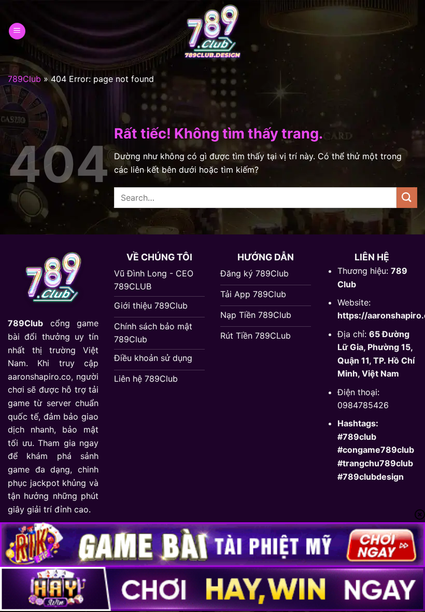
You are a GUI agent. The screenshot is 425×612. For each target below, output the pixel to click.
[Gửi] (406, 197)
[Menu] (17, 31)
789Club (24, 79)
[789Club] (212, 31)
